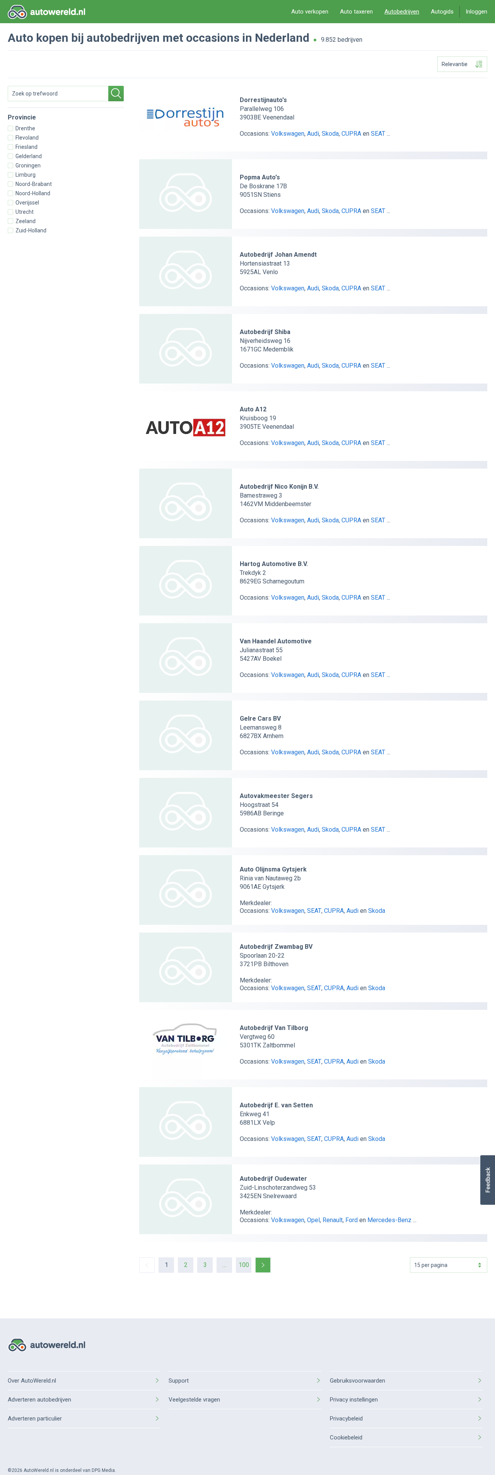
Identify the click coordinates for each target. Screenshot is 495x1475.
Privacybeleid (346, 1418)
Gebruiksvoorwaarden (357, 1380)
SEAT (378, 133)
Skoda (330, 133)
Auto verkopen (309, 11)
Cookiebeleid (346, 1437)
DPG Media (103, 1470)
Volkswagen (287, 133)
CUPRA (351, 133)
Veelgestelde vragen (194, 1399)
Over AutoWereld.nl (32, 1380)
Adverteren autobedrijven (39, 1399)
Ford (351, 1220)
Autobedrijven (401, 11)
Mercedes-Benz (389, 1220)
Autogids (442, 11)
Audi (313, 133)
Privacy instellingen (354, 1399)
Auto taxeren (356, 11)
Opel (313, 1220)
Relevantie (455, 64)
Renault (333, 1220)
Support (179, 1380)
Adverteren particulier (35, 1418)
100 (244, 1265)
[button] (487, 1180)
